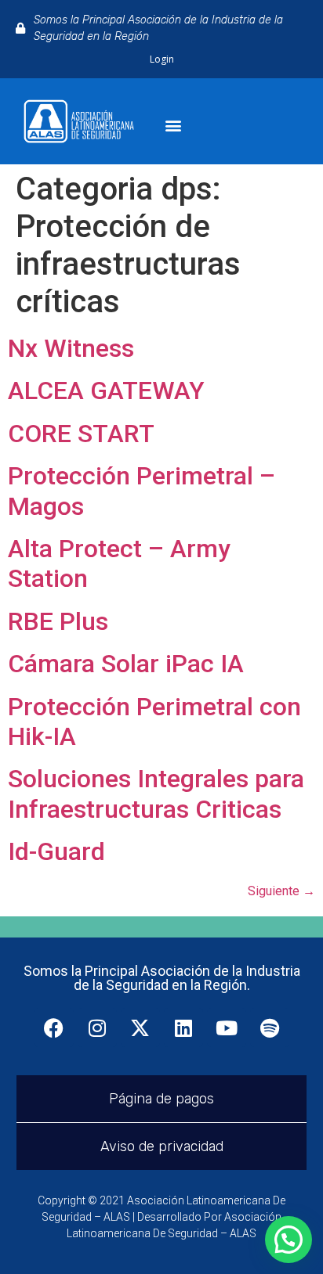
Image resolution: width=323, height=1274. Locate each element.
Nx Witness (71, 348)
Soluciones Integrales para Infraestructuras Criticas (156, 793)
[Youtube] (226, 1027)
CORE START (81, 433)
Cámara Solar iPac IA (126, 663)
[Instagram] (97, 1027)
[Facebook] (54, 1027)
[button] (174, 126)
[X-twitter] (140, 1027)
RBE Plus (58, 621)
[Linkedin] (183, 1027)
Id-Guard (56, 851)
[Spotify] (269, 1027)
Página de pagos (161, 1098)
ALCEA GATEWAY (106, 390)
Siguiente (281, 891)
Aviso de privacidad (161, 1146)
